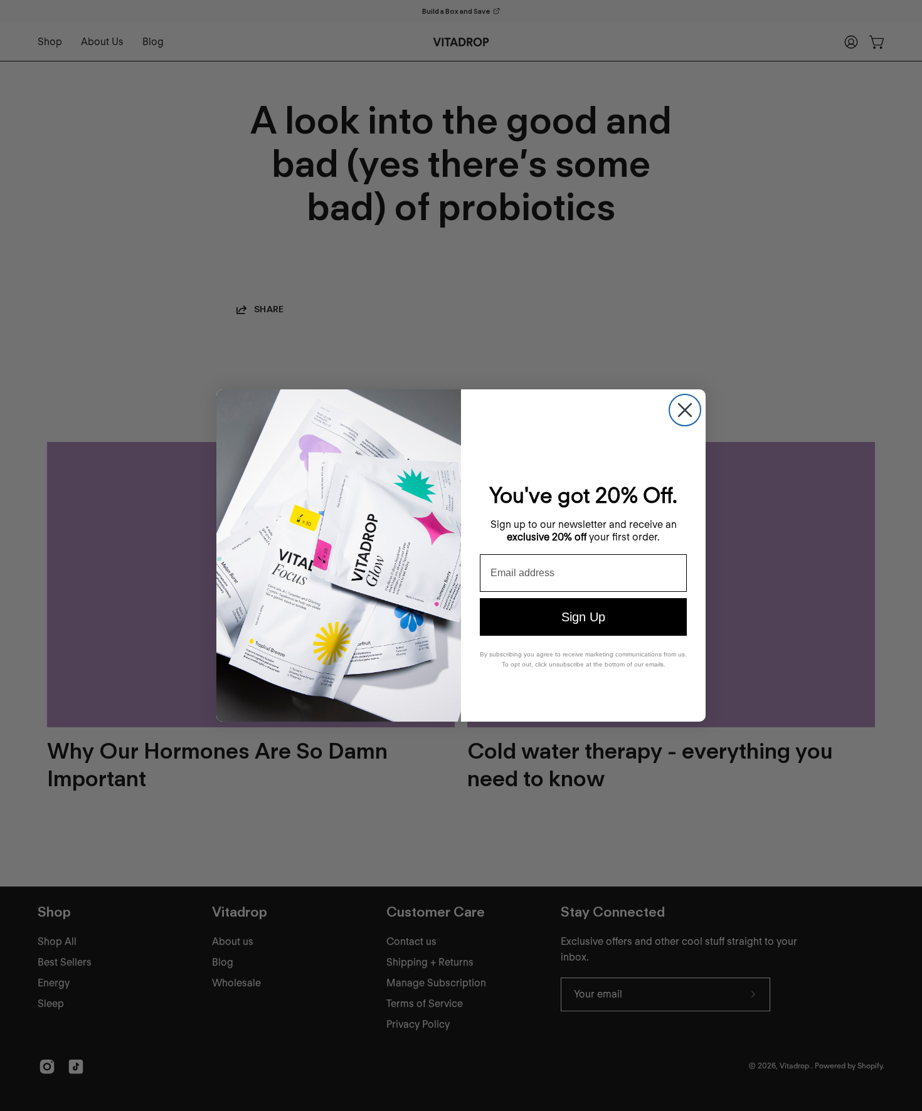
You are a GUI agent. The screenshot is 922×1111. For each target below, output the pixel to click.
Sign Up (583, 617)
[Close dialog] (685, 410)
